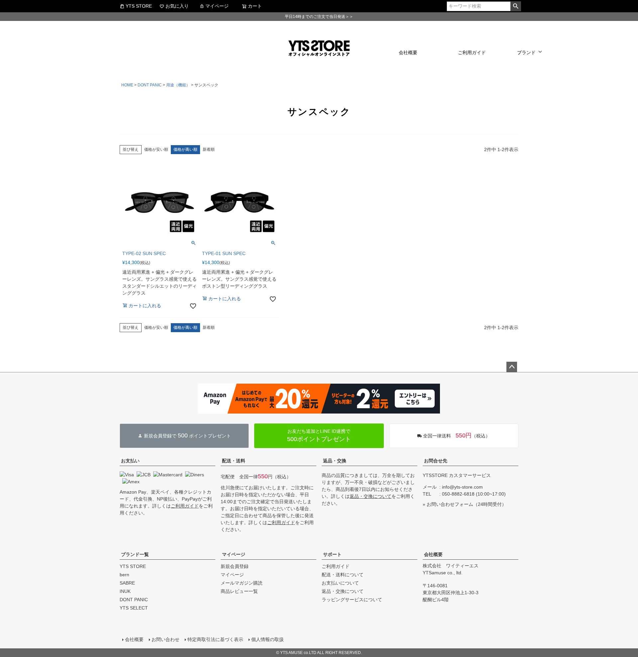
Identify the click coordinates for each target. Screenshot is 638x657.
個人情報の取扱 (267, 639)
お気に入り (177, 6)
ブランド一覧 (135, 554)
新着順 (209, 149)
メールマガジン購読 (242, 583)
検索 (515, 6)
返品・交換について (370, 496)
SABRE (127, 583)
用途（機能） (178, 85)
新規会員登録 (235, 566)
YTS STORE (139, 6)
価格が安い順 (156, 149)
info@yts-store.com (462, 487)
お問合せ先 (435, 460)
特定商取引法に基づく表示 (215, 639)
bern (124, 574)
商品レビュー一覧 (239, 591)
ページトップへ (511, 367)
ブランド (526, 52)
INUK (125, 591)
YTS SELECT (134, 607)
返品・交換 (334, 460)
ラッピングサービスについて (352, 599)
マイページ (217, 6)
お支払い (130, 460)
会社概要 (408, 52)
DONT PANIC (150, 85)
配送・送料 (233, 460)
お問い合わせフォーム (450, 504)
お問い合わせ (165, 639)
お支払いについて (340, 583)
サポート (332, 554)
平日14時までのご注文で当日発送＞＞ (319, 16)
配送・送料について (343, 574)
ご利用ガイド (472, 52)
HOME (127, 85)
